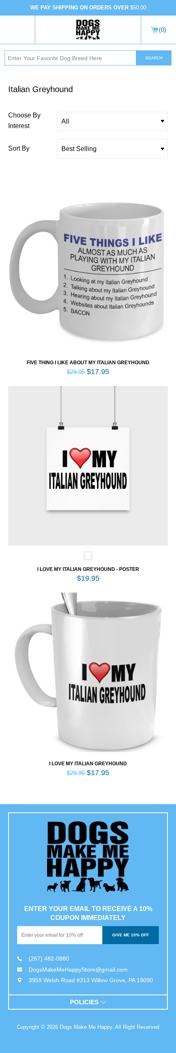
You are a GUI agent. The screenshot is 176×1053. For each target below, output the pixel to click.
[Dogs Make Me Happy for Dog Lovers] (88, 30)
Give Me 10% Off (130, 935)
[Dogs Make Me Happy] (88, 856)
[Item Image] (88, 271)
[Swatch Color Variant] (88, 557)
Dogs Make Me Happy (86, 1027)
